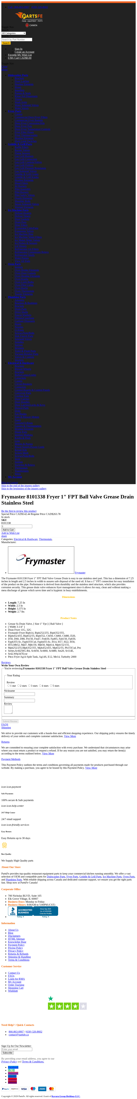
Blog (10, 932)
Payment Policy (16, 944)
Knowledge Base (17, 941)
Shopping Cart (15, 987)
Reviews (6, 662)
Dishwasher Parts (18, 75)
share (4, 536)
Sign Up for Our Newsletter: (16, 1046)
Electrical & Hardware (21, 363)
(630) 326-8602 (39, 7)
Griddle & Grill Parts (20, 144)
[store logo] (29, 27)
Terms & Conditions (18, 959)
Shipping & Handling (19, 956)
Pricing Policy (15, 947)
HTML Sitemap (16, 938)
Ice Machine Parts (18, 210)
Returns (5, 741)
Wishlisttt (13, 990)
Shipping (6, 727)
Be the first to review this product (18, 511)
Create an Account (24, 51)
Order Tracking (16, 984)
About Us (13, 929)
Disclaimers (14, 935)
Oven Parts (14, 264)
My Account (15, 476)
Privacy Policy (15, 950)
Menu (4, 69)
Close (4, 66)
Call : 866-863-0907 (18, 7)
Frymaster (80, 572)
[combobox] (16, 39)
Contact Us (14, 972)
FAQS (4, 724)
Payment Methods (10, 759)
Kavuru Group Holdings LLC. (66, 1096)
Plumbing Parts (17, 297)
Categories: (7, 539)
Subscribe (7, 1053)
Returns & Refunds (18, 953)
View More (70, 736)
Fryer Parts (14, 111)
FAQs (11, 975)
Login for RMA (16, 978)
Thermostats (45, 539)
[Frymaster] (41, 572)
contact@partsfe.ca (19, 1034)
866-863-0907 (16, 1031)
